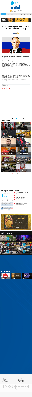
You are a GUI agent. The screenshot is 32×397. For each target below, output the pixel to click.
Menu (31, 14)
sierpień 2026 (7, 200)
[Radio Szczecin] (16, 7)
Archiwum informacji (4, 199)
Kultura (28, 118)
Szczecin (9, 118)
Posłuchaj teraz (21, 378)
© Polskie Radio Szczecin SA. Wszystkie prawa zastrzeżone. (10, 393)
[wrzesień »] (12, 200)
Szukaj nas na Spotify (25, 14)
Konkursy (15, 14)
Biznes (3, 120)
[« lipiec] (2, 200)
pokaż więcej (5, 196)
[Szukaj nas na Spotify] (15, 385)
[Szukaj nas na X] (6, 385)
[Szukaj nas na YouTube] (19, 385)
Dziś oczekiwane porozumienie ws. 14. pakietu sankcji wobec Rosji (16, 27)
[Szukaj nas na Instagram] (9, 385)
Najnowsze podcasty (6, 271)
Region (13, 118)
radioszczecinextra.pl (5, 381)
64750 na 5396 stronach (16, 174)
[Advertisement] (16, 98)
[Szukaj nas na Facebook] (3, 385)
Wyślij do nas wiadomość (27, 14)
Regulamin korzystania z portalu (22, 393)
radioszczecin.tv (8, 233)
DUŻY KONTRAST (21, 381)
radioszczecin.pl (5, 380)
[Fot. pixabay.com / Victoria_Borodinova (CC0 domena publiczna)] (16, 45)
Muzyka (11, 14)
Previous (1, 274)
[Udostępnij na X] (16, 33)
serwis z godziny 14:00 (7, 193)
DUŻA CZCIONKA (21, 380)
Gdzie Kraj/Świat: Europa (6, 88)
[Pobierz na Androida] (22, 385)
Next (31, 274)
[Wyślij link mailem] (18, 33)
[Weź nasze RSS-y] (16, 388)
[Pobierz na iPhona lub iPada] (25, 385)
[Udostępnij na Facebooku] (14, 33)
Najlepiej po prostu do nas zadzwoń (19, 14)
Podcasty (8, 14)
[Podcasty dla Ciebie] (28, 385)
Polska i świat (8, 31)
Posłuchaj (8, 120)
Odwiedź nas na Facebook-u (20, 14)
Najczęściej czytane (17, 190)
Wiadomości (3, 14)
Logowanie (20, 379)
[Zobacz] (16, 20)
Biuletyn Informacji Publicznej (17, 394)
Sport (24, 118)
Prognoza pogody (5, 379)
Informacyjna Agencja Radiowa (21, 31)
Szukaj (28, 14)
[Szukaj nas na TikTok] (12, 385)
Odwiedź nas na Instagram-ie (23, 14)
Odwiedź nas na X (21, 14)
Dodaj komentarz (5, 90)
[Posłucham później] (9, 85)
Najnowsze (4, 118)
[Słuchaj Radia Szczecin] (12, 3)
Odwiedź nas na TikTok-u (24, 14)
